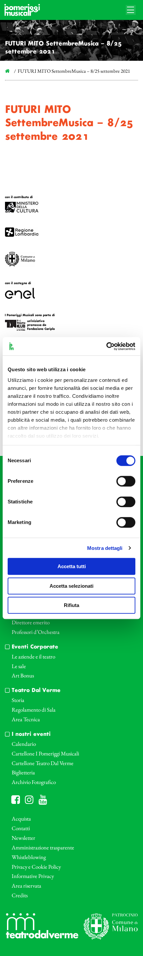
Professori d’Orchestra (36, 632)
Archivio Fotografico (34, 782)
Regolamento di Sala (34, 709)
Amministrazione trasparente (43, 847)
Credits (20, 895)
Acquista (21, 818)
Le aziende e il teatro (33, 656)
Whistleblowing (29, 857)
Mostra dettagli (105, 548)
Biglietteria (23, 772)
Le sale (19, 666)
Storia (18, 700)
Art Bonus (23, 675)
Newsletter (23, 837)
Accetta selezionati (71, 586)
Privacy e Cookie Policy (36, 866)
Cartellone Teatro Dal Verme (42, 763)
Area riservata (26, 885)
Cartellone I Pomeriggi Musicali (45, 753)
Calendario (24, 743)
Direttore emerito (31, 622)
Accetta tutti (72, 566)
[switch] (125, 481)
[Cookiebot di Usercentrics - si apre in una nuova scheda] (106, 346)
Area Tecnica (26, 719)
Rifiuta (71, 605)
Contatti (21, 828)
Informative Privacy (33, 876)
